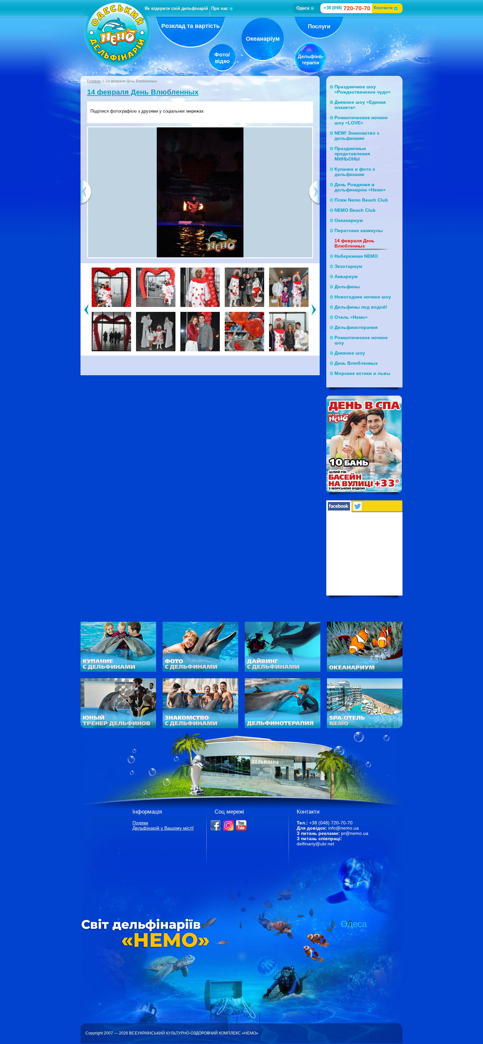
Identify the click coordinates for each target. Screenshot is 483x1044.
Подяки (140, 822)
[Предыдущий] (86, 309)
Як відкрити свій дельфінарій (176, 8)
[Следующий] (313, 309)
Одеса (302, 8)
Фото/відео (222, 58)
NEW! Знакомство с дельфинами (357, 135)
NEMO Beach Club (355, 210)
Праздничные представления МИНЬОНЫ (352, 154)
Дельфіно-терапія (310, 59)
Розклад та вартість (190, 26)
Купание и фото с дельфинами (354, 171)
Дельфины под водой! (360, 307)
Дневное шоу (349, 353)
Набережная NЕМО (356, 256)
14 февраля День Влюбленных (142, 92)
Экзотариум (348, 266)
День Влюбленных (356, 363)
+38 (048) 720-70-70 (331, 822)
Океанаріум (263, 38)
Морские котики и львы (362, 373)
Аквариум (345, 276)
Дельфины (347, 286)
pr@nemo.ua (354, 833)
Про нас (219, 8)
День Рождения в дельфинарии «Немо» (360, 187)
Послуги (319, 26)
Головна (94, 81)
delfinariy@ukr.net (315, 843)
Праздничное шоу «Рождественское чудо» (362, 89)
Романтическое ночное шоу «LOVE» (361, 120)
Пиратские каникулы (358, 230)
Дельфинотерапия (356, 327)
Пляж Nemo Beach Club (361, 200)
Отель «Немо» (351, 317)
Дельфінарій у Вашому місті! (163, 828)
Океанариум (348, 220)
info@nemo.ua (343, 828)
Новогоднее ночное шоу (362, 296)
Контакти (383, 7)
